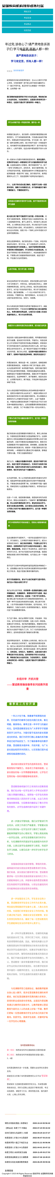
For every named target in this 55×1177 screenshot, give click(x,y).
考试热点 (27, 24)
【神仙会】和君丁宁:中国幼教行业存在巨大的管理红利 (16, 1128)
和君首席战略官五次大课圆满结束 (16, 1157)
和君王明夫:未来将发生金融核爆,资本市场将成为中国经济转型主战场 (16, 1152)
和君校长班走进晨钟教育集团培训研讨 (16, 1162)
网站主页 (27, 11)
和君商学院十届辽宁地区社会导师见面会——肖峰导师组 (16, 1143)
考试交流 (27, 18)
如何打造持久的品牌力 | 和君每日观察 (16, 1133)
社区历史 (27, 30)
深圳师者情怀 (18, 70)
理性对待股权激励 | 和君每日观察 (16, 1123)
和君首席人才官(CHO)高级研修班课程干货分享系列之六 (16, 1147)
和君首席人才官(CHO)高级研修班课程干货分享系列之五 (16, 1138)
